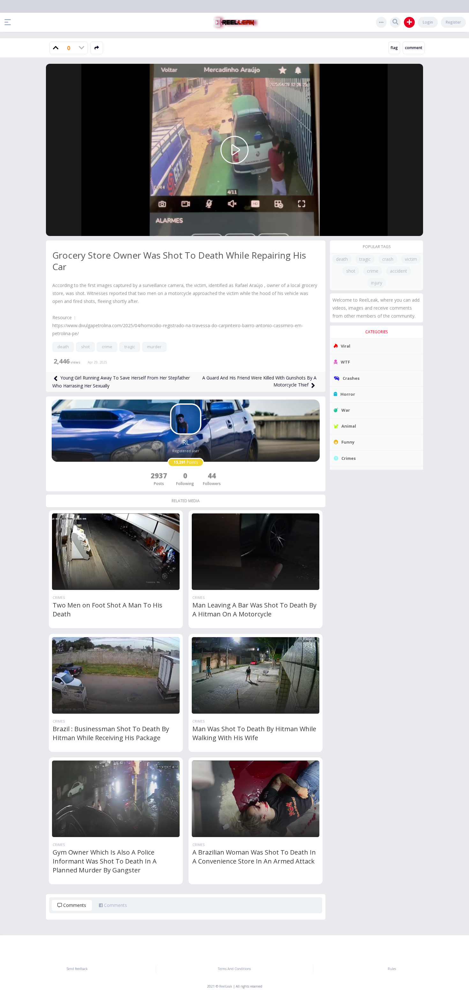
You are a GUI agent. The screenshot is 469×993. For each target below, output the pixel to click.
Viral (345, 346)
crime (107, 346)
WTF (345, 362)
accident (398, 271)
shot (85, 346)
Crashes (351, 378)
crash (387, 259)
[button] (9, 22)
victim (411, 259)
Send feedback (77, 969)
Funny (347, 442)
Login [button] (428, 22)
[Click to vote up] (55, 47)
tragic (129, 346)
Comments (74, 905)
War (345, 410)
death (63, 346)
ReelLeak (225, 986)
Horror (347, 394)
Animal (348, 426)
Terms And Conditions (234, 969)
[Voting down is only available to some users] (81, 47)
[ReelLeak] (234, 22)
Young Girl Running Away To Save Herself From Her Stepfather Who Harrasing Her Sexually (121, 382)
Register (453, 22)
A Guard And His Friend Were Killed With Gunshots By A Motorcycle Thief (259, 381)
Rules (392, 969)
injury (376, 283)
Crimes (59, 597)
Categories (376, 332)
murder (154, 346)
